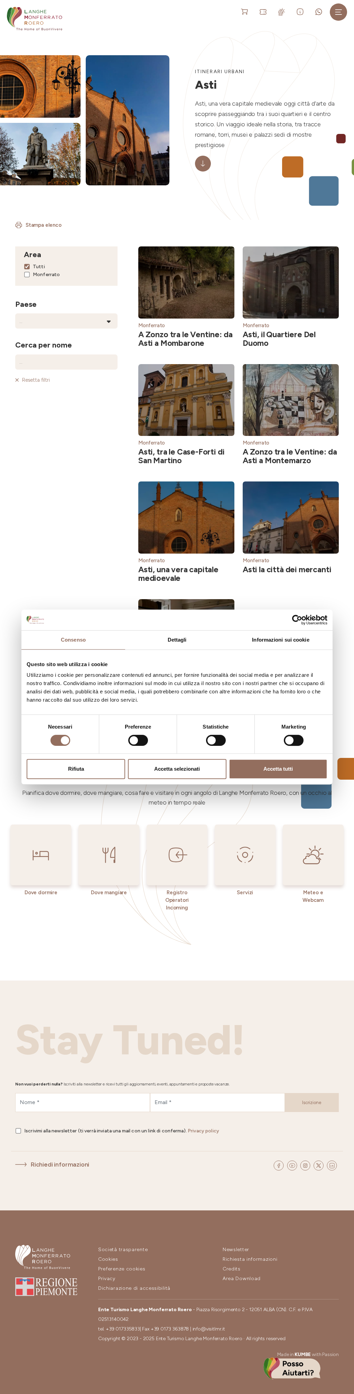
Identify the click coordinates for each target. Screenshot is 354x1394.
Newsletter (236, 1249)
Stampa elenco (44, 225)
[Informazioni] (301, 11)
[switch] (138, 740)
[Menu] (338, 12)
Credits (232, 1269)
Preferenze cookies (122, 1269)
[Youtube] (293, 1164)
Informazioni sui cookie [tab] (280, 640)
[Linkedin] (332, 1164)
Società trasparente (123, 1249)
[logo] (34, 18)
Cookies (108, 1259)
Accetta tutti (278, 769)
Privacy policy (203, 1131)
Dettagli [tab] (177, 640)
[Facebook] (279, 1164)
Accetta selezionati (177, 769)
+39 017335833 (123, 1329)
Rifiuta (76, 769)
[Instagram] (306, 1164)
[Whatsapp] (320, 11)
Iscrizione (311, 1102)
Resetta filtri (36, 380)
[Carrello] (245, 11)
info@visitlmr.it (209, 1329)
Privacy (106, 1278)
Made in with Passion (308, 1354)
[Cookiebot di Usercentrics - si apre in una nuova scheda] (297, 620)
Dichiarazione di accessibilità (134, 1288)
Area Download (242, 1278)
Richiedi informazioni (60, 1164)
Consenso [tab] (73, 640)
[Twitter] (319, 1164)
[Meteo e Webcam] (283, 11)
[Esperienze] (264, 11)
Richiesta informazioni (250, 1259)
